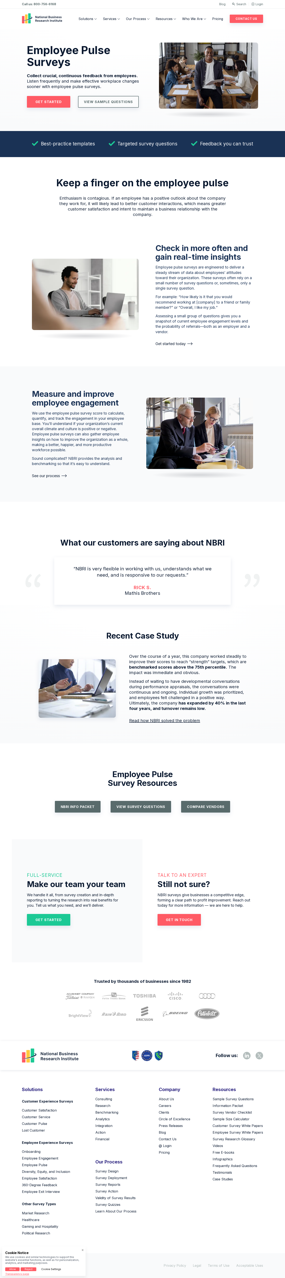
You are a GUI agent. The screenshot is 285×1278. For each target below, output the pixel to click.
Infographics (223, 1159)
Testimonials (222, 1172)
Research (102, 1106)
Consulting (103, 1099)
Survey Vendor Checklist (232, 1112)
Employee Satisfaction (39, 1178)
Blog (222, 4)
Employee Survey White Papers (238, 1132)
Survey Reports (107, 1184)
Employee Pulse (34, 1165)
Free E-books (223, 1152)
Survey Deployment (111, 1178)
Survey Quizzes (107, 1204)
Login (259, 4)
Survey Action (106, 1191)
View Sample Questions (108, 102)
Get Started (48, 102)
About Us (166, 1099)
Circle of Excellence (174, 1119)
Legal (197, 1265)
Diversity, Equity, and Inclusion (46, 1172)
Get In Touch (179, 920)
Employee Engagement (40, 1158)
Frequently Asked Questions (235, 1166)
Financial (102, 1139)
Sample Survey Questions (233, 1099)
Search (241, 4)
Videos (218, 1146)
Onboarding (31, 1151)
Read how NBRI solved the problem (164, 720)
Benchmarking (106, 1112)
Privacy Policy (175, 1265)
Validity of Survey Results (115, 1198)
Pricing (217, 19)
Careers (165, 1106)
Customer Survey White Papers (238, 1126)
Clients (164, 1112)
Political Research (36, 1233)
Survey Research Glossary (234, 1139)
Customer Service (36, 1117)
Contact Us (246, 18)
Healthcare (30, 1220)
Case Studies (223, 1179)
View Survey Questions (140, 807)
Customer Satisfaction (39, 1110)
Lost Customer (33, 1130)
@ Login (165, 1146)
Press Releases (171, 1126)
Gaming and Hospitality (40, 1226)
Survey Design (107, 1171)
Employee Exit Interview (41, 1192)
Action (100, 1132)
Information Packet (228, 1106)
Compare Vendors (205, 807)
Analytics (102, 1119)
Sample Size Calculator (231, 1119)
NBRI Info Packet (78, 807)
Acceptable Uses (249, 1265)
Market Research (35, 1213)
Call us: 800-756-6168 (39, 4)
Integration (103, 1126)
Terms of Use (219, 1265)
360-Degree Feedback (39, 1185)
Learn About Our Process (115, 1211)
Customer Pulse (34, 1124)
